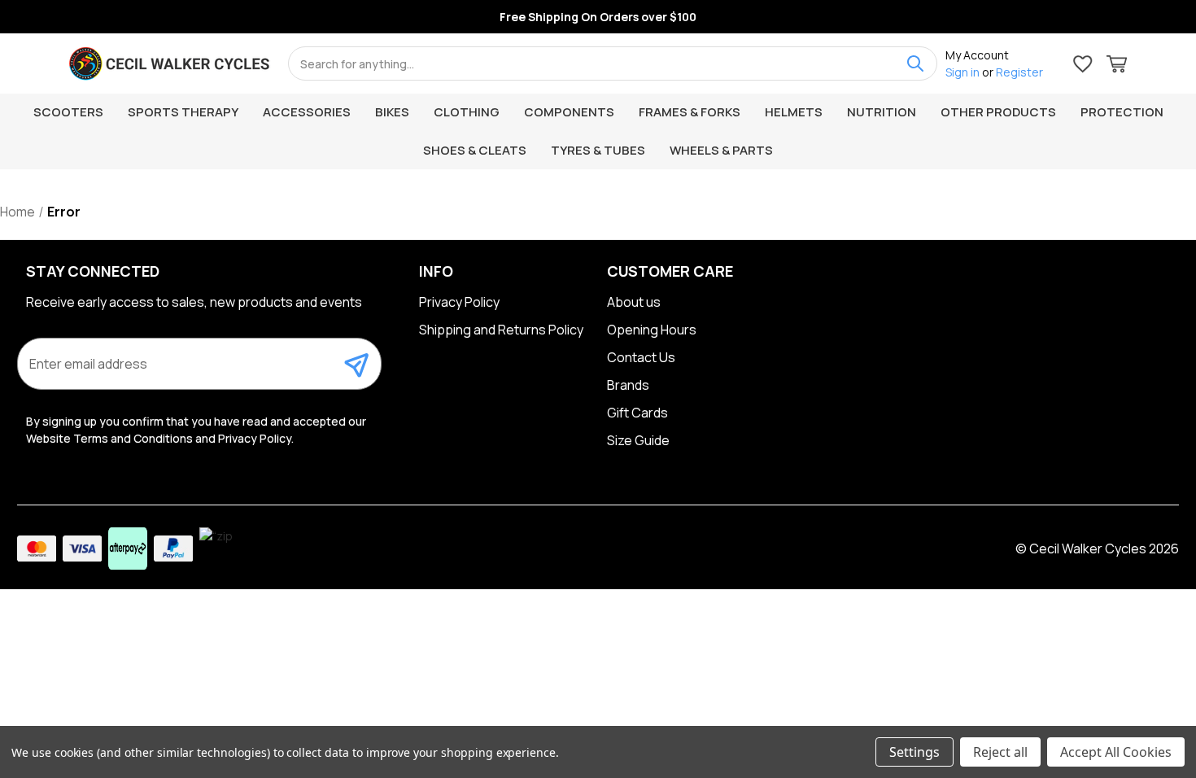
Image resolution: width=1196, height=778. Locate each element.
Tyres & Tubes (598, 150)
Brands (628, 385)
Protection (1121, 111)
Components (569, 111)
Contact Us (641, 357)
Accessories (307, 111)
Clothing (467, 111)
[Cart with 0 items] (1117, 66)
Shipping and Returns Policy (501, 330)
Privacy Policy (459, 302)
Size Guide (638, 440)
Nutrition (881, 111)
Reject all (1000, 752)
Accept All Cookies (1116, 752)
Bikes (392, 111)
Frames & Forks (689, 111)
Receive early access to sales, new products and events (194, 302)
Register (1019, 72)
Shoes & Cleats (474, 150)
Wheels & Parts (721, 150)
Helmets (794, 111)
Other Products (998, 111)
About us (634, 302)
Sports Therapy (183, 111)
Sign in (962, 72)
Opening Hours (651, 330)
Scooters (68, 111)
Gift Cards (637, 413)
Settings (914, 752)
